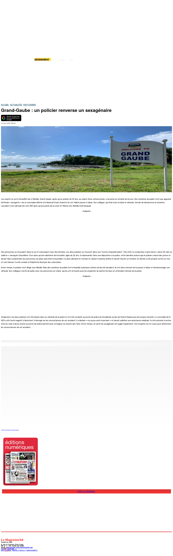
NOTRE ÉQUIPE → (9, 549)
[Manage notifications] (7, 549)
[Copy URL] (44, 333)
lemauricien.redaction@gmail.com (19, 547)
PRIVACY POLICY (19, 550)
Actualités (16, 104)
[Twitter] (35, 333)
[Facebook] (26, 333)
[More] (54, 333)
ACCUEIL (5, 104)
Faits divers (29, 104)
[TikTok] (20, 535)
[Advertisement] (86, 82)
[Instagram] (9, 535)
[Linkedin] (14, 535)
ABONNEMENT (31, 550)
